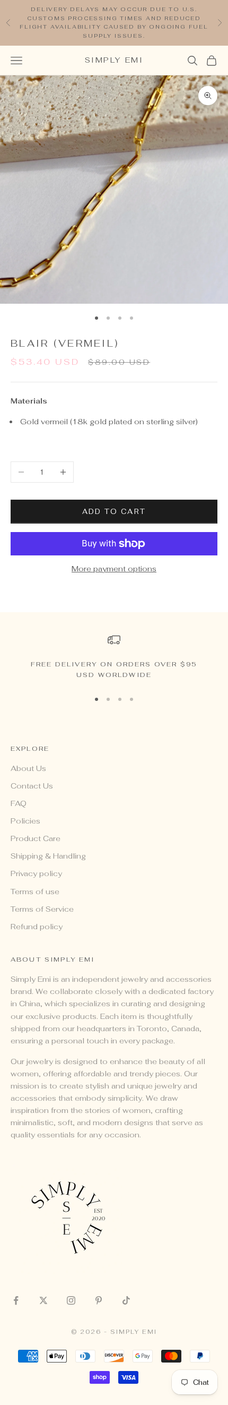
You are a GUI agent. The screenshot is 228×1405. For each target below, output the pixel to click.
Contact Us (32, 786)
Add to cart (114, 511)
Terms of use (35, 891)
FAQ (19, 803)
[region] (114, 657)
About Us (28, 768)
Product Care (35, 838)
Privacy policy (36, 873)
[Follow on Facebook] (16, 1300)
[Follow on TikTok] (126, 1300)
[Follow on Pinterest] (98, 1300)
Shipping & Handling (48, 856)
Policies (25, 821)
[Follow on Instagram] (71, 1300)
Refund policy (37, 926)
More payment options (114, 568)
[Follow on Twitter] (43, 1300)
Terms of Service (42, 909)
